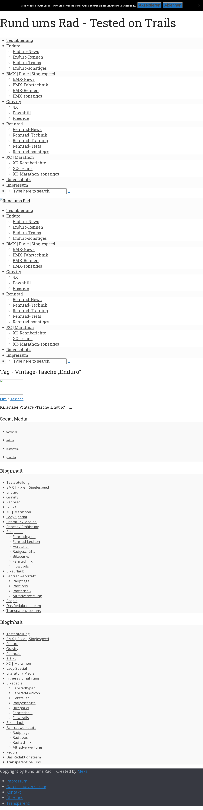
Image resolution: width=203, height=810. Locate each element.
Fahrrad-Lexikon (26, 541)
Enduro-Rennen (28, 57)
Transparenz (18, 803)
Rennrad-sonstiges (31, 151)
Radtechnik (22, 590)
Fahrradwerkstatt (21, 576)
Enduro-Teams (27, 62)
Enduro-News (26, 51)
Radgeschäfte (24, 551)
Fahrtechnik (23, 561)
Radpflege (21, 581)
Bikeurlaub (15, 571)
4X (15, 107)
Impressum (17, 185)
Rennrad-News (27, 129)
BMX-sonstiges (27, 96)
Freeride (21, 118)
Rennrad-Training (30, 140)
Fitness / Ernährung (22, 526)
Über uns (14, 797)
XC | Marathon (20, 157)
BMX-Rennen (26, 90)
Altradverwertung (27, 595)
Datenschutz (18, 179)
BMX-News (24, 79)
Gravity (13, 101)
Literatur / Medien (21, 521)
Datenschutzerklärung (26, 786)
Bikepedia (14, 531)
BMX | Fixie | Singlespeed (30, 73)
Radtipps (20, 585)
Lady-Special (16, 516)
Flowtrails (21, 566)
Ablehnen (172, 5)
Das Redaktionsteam (23, 605)
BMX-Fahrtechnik (30, 85)
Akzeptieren (149, 5)
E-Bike (11, 507)
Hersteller (21, 546)
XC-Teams (23, 168)
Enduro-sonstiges (30, 68)
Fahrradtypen (24, 536)
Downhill (22, 112)
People (11, 600)
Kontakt (13, 792)
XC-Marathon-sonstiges (36, 174)
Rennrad (14, 123)
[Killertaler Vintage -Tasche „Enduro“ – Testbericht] (11, 393)
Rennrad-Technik (30, 135)
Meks (82, 771)
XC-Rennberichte (29, 162)
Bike (3, 399)
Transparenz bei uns (23, 610)
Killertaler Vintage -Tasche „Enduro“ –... (36, 407)
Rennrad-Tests (27, 146)
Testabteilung (19, 40)
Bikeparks (21, 556)
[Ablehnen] (199, 5)
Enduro (13, 46)
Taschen (16, 399)
